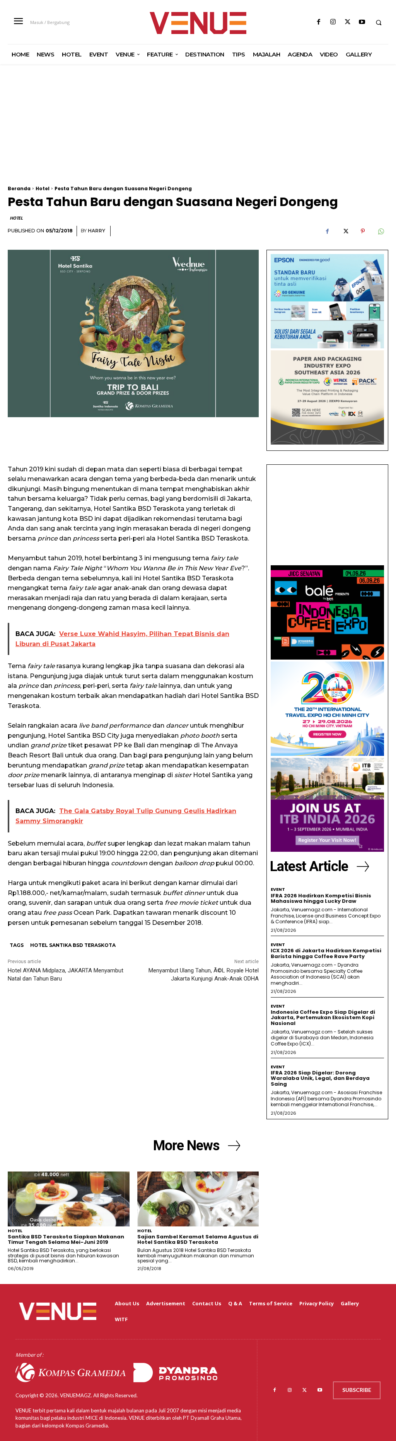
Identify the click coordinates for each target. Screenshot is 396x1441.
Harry (96, 231)
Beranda (19, 188)
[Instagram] (333, 22)
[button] (378, 22)
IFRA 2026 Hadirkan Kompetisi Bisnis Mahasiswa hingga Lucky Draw (321, 898)
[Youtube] (362, 22)
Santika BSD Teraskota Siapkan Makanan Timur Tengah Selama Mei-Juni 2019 (66, 1239)
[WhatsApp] (380, 231)
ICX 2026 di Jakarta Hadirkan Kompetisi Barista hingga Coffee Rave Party (326, 953)
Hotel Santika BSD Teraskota (73, 945)
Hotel (43, 188)
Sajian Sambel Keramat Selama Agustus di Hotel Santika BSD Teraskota (197, 1239)
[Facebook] (319, 22)
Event (278, 889)
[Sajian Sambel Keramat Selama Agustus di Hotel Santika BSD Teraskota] (198, 1199)
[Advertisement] (198, 132)
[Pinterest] (362, 231)
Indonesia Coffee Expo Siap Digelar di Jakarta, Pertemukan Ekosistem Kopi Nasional (323, 1017)
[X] (347, 22)
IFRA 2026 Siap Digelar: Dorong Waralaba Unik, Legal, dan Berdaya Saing (320, 1078)
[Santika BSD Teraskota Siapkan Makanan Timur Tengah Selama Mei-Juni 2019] (69, 1199)
